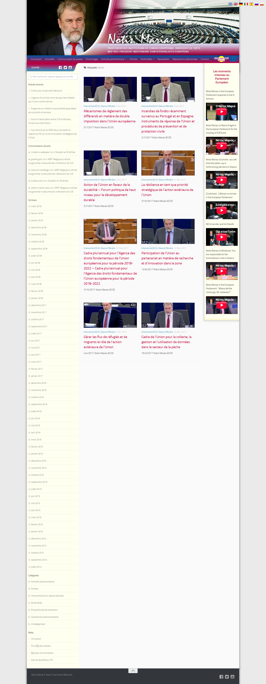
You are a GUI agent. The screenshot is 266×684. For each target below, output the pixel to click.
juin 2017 (35, 340)
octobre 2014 (37, 552)
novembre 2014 (38, 545)
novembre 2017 (38, 312)
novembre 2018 (38, 234)
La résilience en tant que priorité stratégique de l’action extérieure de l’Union (167, 190)
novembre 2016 (38, 390)
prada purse (36, 180)
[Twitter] (65, 67)
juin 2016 (35, 418)
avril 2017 (35, 354)
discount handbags (40, 170)
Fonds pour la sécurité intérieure (46, 90)
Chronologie (92, 59)
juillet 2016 (36, 411)
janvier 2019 (37, 220)
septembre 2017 (39, 326)
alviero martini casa (40, 187)
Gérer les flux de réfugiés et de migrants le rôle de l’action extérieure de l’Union (105, 342)
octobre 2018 (37, 241)
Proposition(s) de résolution (44, 610)
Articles (133, 59)
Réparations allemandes (185, 59)
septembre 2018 (39, 248)
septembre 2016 (39, 404)
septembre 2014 (39, 559)
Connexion (36, 638)
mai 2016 (35, 425)
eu (233, 59)
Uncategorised (38, 624)
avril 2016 (35, 432)
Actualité (49, 59)
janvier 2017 (37, 376)
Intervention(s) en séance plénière (99, 106)
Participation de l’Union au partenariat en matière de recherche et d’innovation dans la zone (167, 258)
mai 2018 (35, 270)
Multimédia (146, 59)
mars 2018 (36, 284)
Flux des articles (41, 645)
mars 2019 (36, 206)
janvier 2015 (37, 531)
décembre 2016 (38, 383)
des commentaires (42, 653)
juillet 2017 (36, 333)
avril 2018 (35, 277)
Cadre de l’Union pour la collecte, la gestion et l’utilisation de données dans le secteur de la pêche (166, 342)
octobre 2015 (37, 475)
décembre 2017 (38, 305)
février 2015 (37, 524)
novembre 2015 (38, 468)
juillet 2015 (36, 489)
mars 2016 (36, 439)
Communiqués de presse (70, 59)
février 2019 (37, 213)
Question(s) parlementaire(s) (44, 617)
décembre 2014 (38, 538)
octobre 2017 (37, 319)
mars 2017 (36, 361)
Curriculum (36, 59)
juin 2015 (35, 496)
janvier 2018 (37, 298)
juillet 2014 (36, 566)
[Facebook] (60, 67)
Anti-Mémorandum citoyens (221, 58)
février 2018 (37, 291)
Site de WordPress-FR (42, 660)
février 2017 (37, 369)
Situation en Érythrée (65, 152)
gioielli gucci (36, 159)
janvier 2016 (37, 453)
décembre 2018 (38, 227)
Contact (205, 59)
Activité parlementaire (112, 59)
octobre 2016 (37, 397)
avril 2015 (35, 510)
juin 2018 (35, 262)
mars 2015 (36, 517)
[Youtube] (70, 67)
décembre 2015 (38, 460)
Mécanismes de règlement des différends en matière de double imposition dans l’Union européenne (109, 116)
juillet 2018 (36, 255)
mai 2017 (35, 347)
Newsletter (163, 59)
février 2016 (37, 446)
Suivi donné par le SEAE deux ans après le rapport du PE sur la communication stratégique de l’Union (52, 134)
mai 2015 (35, 503)
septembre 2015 (39, 482)
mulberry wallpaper (40, 152)
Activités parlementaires (42, 581)
